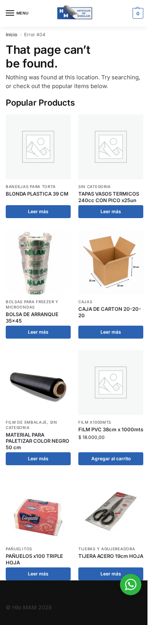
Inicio (11, 34)
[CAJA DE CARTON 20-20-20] (110, 262)
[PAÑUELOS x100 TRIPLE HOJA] (38, 509)
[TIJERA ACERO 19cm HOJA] (110, 509)
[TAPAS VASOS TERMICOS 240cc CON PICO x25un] (110, 146)
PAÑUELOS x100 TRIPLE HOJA (34, 559)
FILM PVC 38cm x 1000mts (110, 429)
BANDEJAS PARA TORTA (30, 186)
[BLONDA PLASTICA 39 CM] (38, 146)
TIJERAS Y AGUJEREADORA (106, 548)
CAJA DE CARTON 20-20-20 (109, 312)
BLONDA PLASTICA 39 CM (37, 194)
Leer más (38, 211)
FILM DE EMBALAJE (26, 422)
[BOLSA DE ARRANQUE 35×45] (38, 262)
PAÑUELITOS (19, 548)
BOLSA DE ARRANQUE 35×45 (32, 317)
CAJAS (85, 301)
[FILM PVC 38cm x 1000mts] (110, 382)
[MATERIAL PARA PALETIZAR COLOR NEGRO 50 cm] (38, 382)
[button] (137, 13)
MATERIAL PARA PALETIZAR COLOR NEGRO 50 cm (37, 441)
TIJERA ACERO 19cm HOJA (110, 556)
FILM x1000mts (94, 422)
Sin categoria (94, 186)
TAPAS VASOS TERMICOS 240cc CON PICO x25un (108, 197)
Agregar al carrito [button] (111, 458)
